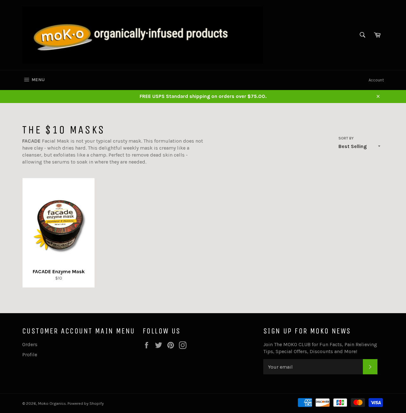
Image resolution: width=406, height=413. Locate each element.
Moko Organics (52, 403)
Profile (29, 355)
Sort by (346, 138)
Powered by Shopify (86, 403)
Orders (29, 344)
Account (376, 80)
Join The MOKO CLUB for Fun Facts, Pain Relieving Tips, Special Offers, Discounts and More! (320, 347)
